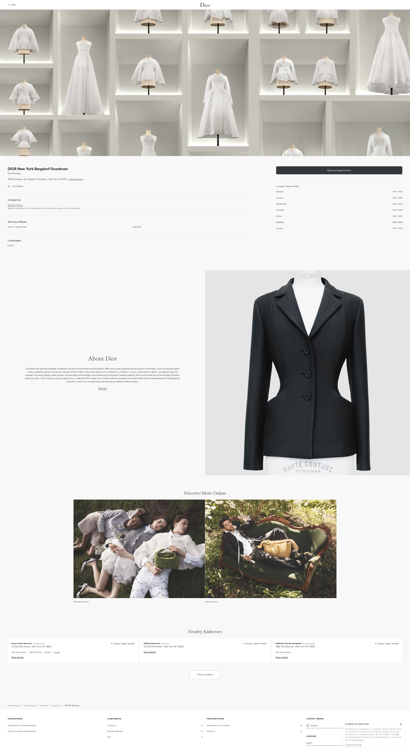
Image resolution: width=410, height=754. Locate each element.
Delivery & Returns (122, 730)
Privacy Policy (358, 740)
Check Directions (75, 179)
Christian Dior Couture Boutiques (22, 725)
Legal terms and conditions (222, 724)
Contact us (122, 724)
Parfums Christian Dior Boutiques (22, 731)
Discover (102, 388)
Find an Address (205, 674)
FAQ (122, 736)
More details (18, 657)
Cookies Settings (353, 744)
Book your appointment (339, 170)
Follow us (222, 730)
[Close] (401, 724)
